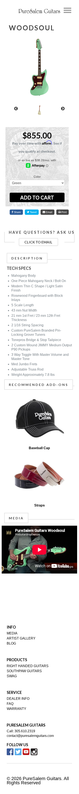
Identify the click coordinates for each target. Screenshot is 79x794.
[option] (39, 110)
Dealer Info (18, 698)
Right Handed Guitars (28, 666)
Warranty (16, 709)
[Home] (39, 10)
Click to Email (38, 242)
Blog (11, 643)
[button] (16, 109)
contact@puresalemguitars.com (30, 736)
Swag (12, 676)
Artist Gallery (21, 638)
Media (12, 633)
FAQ (10, 703)
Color (37, 176)
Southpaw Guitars (24, 671)
